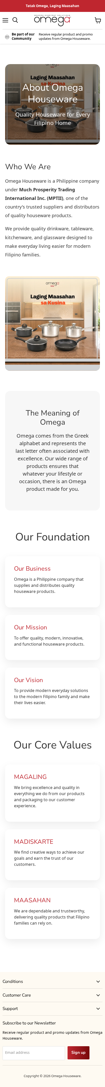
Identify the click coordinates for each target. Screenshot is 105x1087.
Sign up (78, 1052)
